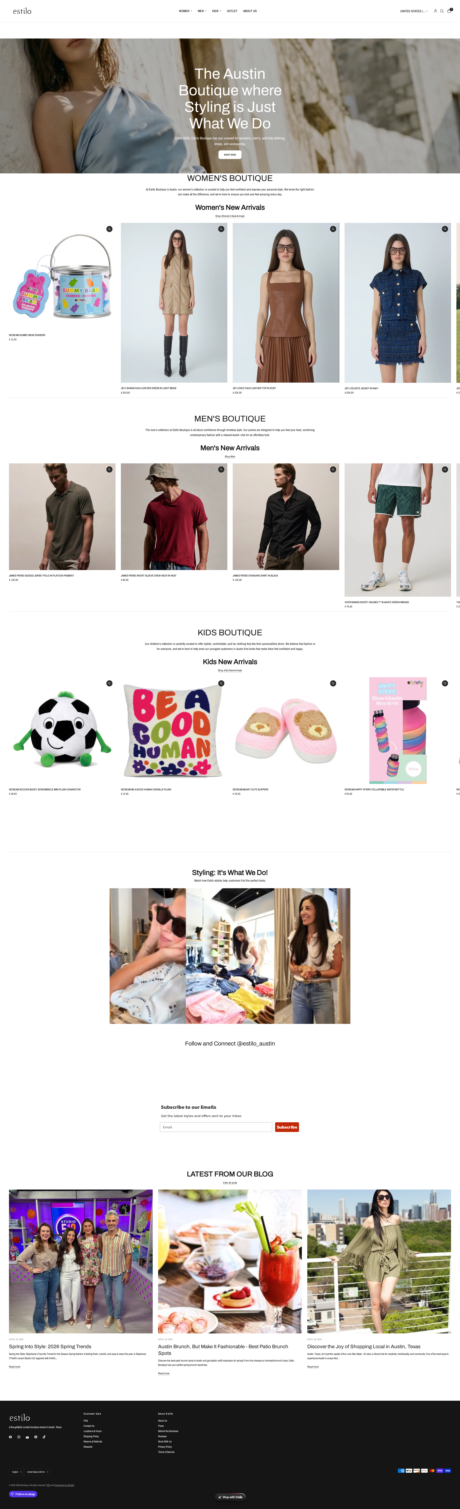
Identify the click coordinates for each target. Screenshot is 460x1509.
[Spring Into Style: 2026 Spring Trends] (81, 1261)
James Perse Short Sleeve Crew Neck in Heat (148, 575)
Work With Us (165, 1441)
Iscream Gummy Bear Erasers (27, 335)
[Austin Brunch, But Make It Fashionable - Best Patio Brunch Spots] (230, 1261)
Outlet (232, 11)
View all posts (230, 1182)
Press (161, 1426)
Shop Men (230, 456)
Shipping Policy (91, 1436)
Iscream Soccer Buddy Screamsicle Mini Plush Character (45, 789)
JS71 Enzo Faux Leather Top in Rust (254, 388)
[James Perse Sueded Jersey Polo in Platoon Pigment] (62, 516)
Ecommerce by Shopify (64, 1485)
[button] (230, 154)
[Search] (441, 11)
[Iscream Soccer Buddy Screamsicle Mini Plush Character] (62, 730)
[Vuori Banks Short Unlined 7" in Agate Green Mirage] (398, 530)
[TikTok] (47, 1437)
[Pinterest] (38, 1437)
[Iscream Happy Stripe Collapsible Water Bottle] (398, 730)
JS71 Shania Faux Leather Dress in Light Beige (148, 388)
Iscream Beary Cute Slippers (250, 789)
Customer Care (92, 1413)
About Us (250, 11)
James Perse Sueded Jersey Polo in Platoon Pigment (41, 575)
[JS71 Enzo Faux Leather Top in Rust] (286, 303)
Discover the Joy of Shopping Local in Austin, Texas (363, 1346)
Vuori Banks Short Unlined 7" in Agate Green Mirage (377, 602)
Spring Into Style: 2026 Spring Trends (50, 1346)
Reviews (162, 1436)
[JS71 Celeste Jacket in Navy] (398, 303)
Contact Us (89, 1426)
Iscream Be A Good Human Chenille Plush (146, 789)
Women (184, 11)
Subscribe (287, 1127)
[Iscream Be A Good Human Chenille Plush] (174, 730)
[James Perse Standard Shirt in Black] (286, 516)
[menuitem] (185, 11)
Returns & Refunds (93, 1441)
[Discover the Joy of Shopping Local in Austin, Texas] (379, 1261)
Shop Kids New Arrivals (230, 670)
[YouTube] (30, 1438)
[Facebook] (13, 1437)
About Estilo (165, 1413)
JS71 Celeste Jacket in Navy (361, 388)
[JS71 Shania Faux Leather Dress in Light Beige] (174, 303)
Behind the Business (168, 1431)
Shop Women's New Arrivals (230, 215)
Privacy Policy (165, 1447)
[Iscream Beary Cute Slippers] (286, 730)
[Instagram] (21, 1437)
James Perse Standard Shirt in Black (255, 575)
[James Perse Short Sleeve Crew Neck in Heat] (174, 516)
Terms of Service (166, 1452)
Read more (14, 1366)
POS (48, 1485)
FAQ (86, 1420)
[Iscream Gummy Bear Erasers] (62, 276)
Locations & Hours (93, 1431)
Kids (215, 11)
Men (201, 11)
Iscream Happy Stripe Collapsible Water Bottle (374, 789)
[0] (448, 11)
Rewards (88, 1447)
